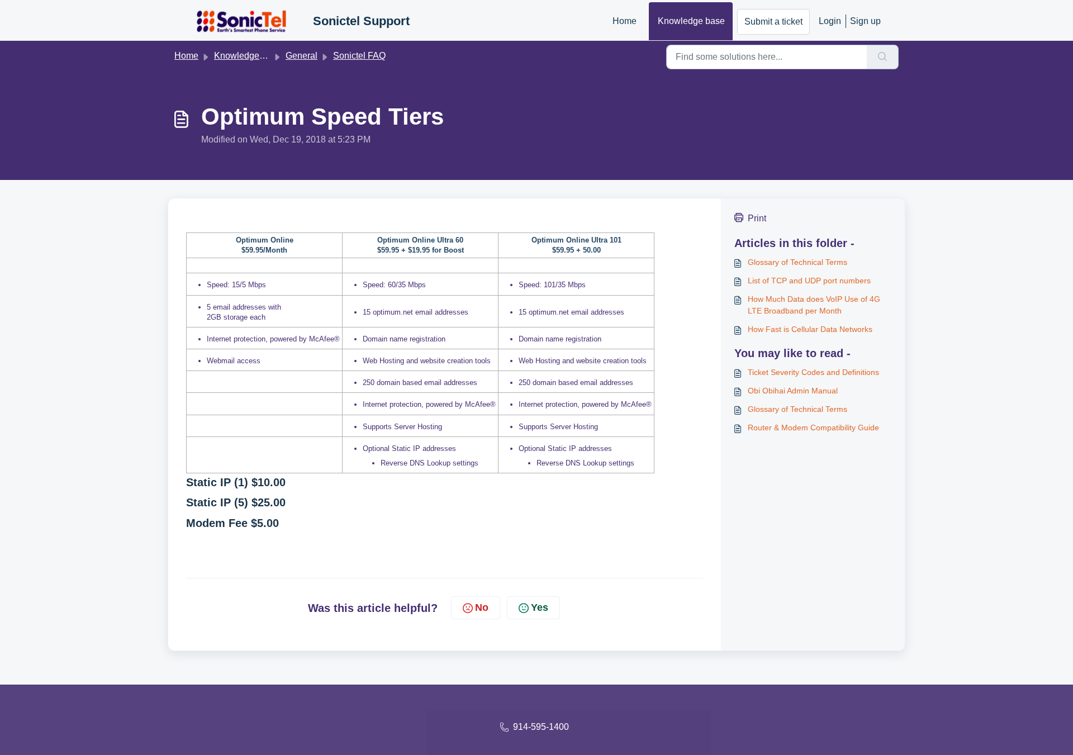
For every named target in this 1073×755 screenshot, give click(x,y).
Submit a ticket (773, 21)
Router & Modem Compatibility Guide (813, 427)
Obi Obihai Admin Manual (793, 390)
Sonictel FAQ (359, 55)
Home (625, 21)
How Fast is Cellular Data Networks (810, 329)
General (301, 55)
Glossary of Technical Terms (797, 262)
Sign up (865, 21)
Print (757, 218)
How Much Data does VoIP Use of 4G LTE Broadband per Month (814, 305)
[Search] (883, 57)
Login (830, 21)
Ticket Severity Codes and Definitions (813, 372)
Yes (539, 607)
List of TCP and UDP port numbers (809, 280)
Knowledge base (691, 21)
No (481, 607)
